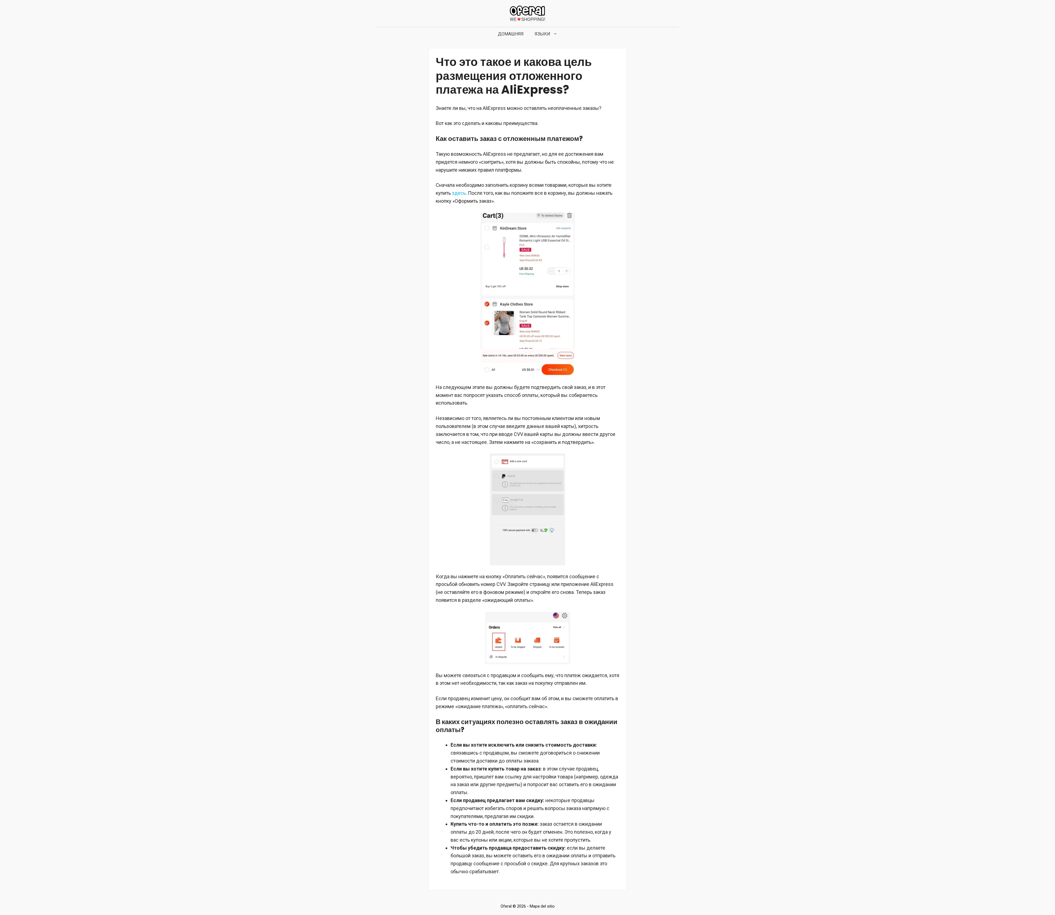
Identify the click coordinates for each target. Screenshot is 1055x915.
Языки (542, 34)
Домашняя (511, 34)
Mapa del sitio (542, 906)
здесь (459, 193)
